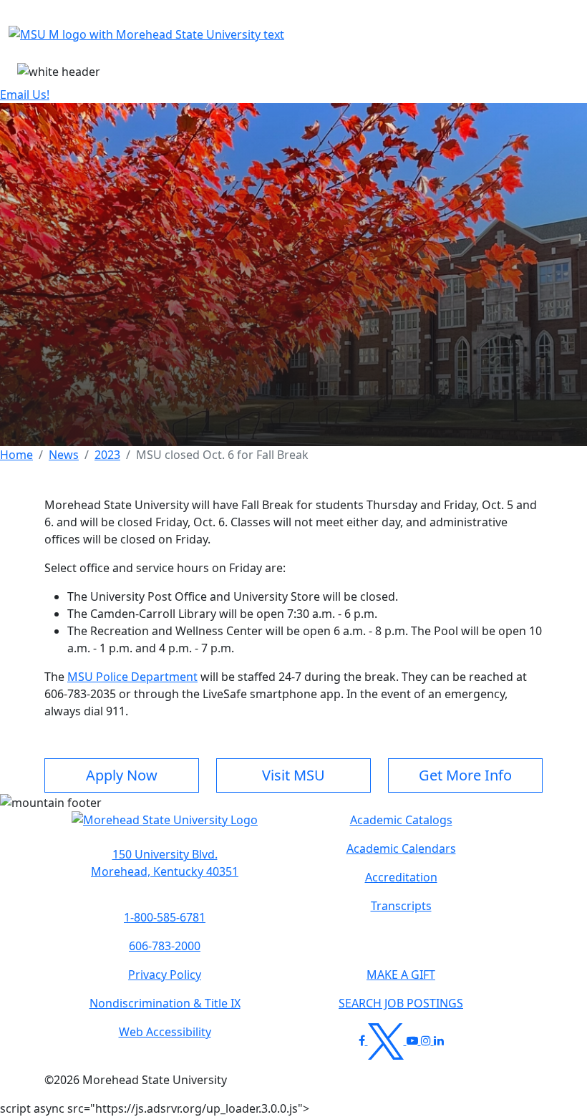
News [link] (64, 455)
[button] (165, 827)
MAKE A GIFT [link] (401, 974)
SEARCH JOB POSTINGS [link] (401, 1003)
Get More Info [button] (465, 775)
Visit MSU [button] (293, 775)
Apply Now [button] (121, 775)
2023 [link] (107, 455)
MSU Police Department (132, 677)
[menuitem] (16, 454)
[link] (164, 863)
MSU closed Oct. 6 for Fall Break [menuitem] (222, 455)
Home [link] (16, 455)
